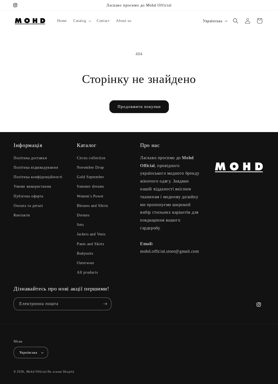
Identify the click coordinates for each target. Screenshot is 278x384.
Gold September (90, 177)
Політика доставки (30, 158)
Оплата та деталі (28, 206)
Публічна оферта (28, 196)
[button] (81, 21)
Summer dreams (90, 186)
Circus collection (91, 158)
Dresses (83, 215)
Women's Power (90, 196)
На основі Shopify (61, 371)
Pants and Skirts (90, 244)
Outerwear (85, 263)
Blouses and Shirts (92, 206)
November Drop (90, 167)
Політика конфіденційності (38, 177)
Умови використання (32, 186)
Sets (80, 225)
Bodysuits (85, 253)
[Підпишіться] (105, 303)
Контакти (22, 215)
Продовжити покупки (139, 106)
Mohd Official (36, 371)
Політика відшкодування (36, 167)
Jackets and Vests (91, 234)
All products (87, 272)
